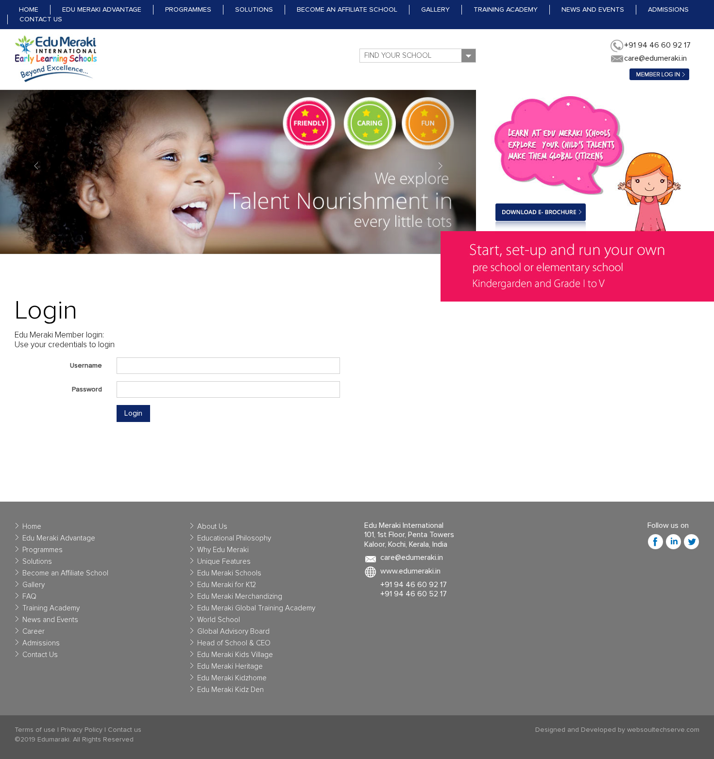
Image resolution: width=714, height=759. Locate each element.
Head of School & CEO (234, 643)
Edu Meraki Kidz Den (230, 689)
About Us (212, 526)
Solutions (254, 9)
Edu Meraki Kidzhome (232, 678)
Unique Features (224, 561)
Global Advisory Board (233, 631)
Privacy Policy (81, 729)
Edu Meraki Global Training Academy (256, 608)
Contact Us (40, 19)
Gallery (435, 9)
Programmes (188, 9)
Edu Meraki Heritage (230, 666)
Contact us (124, 729)
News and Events (592, 9)
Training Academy (506, 9)
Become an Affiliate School (347, 9)
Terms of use (35, 729)
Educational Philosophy (234, 538)
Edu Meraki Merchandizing (239, 596)
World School (218, 620)
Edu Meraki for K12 (226, 585)
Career (33, 631)
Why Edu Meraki (223, 550)
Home (28, 9)
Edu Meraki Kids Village (235, 654)
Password (87, 389)
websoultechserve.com (663, 729)
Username (86, 365)
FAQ (29, 596)
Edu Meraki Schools (229, 573)
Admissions (668, 9)
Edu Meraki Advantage (101, 9)
